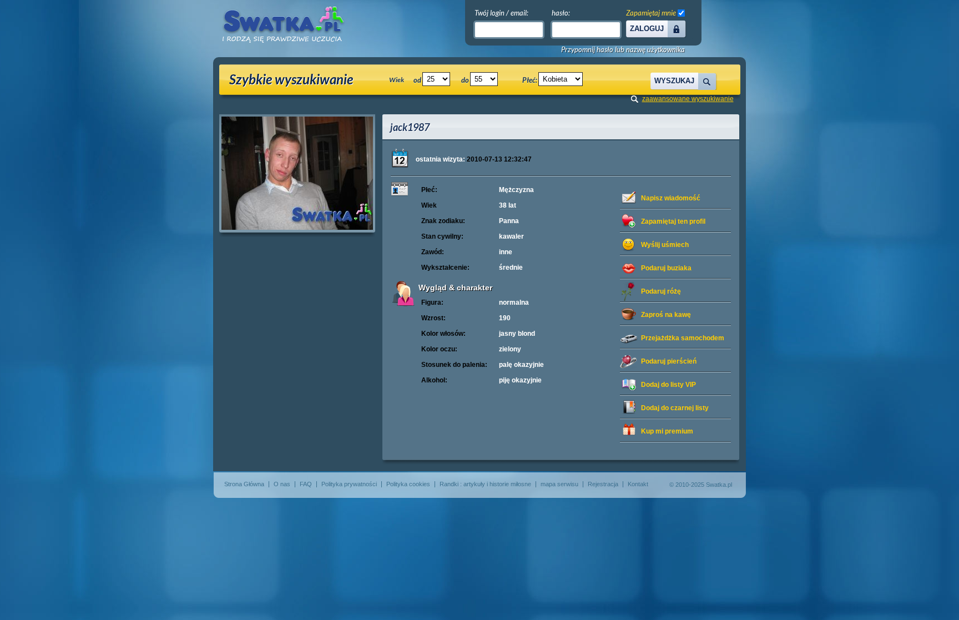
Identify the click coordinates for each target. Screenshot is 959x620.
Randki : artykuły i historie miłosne (485, 484)
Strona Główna (244, 484)
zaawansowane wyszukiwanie (688, 99)
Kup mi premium (667, 431)
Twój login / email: (501, 12)
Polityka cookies (408, 484)
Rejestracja (603, 484)
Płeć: (529, 79)
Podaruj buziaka (666, 268)
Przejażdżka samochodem (682, 338)
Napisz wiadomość (670, 198)
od (417, 79)
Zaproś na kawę (666, 315)
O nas (282, 484)
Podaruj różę (661, 291)
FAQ (306, 484)
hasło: (561, 12)
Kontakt (638, 484)
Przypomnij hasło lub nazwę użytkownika (623, 49)
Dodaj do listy (668, 385)
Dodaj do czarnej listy (675, 408)
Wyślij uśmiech (665, 245)
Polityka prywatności (349, 484)
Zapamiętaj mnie (651, 12)
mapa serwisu (559, 484)
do (465, 79)
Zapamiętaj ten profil (673, 221)
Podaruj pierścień (668, 361)
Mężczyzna (516, 190)
